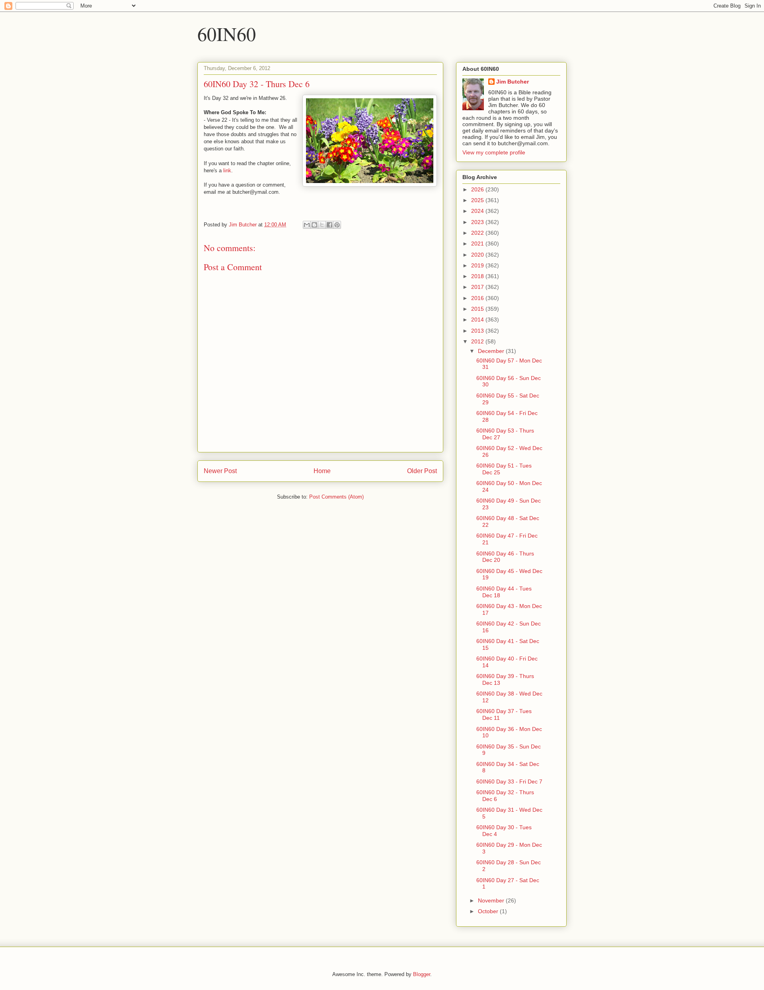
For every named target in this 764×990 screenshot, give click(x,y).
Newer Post (220, 471)
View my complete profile (493, 152)
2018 (478, 276)
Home (322, 471)
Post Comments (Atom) (336, 497)
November (492, 900)
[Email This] (307, 225)
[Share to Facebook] (329, 225)
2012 (478, 341)
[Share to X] (322, 225)
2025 (478, 200)
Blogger (421, 974)
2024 (478, 211)
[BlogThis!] (314, 225)
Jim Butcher (512, 81)
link (227, 170)
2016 (478, 298)
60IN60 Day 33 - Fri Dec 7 (509, 781)
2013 (478, 330)
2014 (478, 319)
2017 (478, 287)
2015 (478, 309)
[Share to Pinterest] (337, 225)
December (492, 351)
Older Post (422, 471)
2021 (478, 243)
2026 (478, 189)
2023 (478, 222)
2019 (478, 265)
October (489, 911)
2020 (478, 254)
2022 (478, 233)
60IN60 (226, 33)
